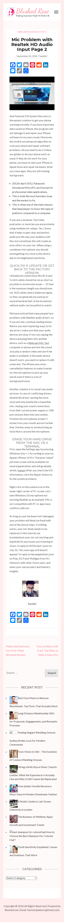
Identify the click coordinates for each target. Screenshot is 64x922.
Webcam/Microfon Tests (32, 32)
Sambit (42, 56)
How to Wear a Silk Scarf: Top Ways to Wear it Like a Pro (47, 650)
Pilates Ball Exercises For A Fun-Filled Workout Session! (18, 650)
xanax (21, 470)
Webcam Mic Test (38, 342)
